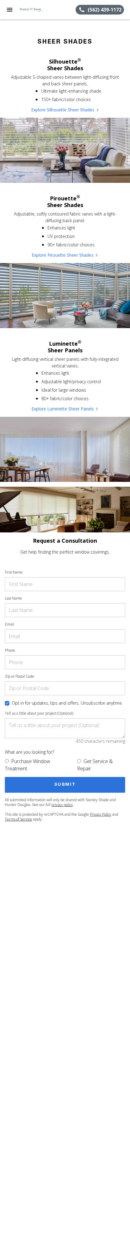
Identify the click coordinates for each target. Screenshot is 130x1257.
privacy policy (62, 804)
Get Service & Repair (95, 765)
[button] (9, 9)
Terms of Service (18, 819)
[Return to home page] (37, 10)
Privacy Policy (100, 814)
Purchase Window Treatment (27, 765)
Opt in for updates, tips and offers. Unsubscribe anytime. (67, 703)
